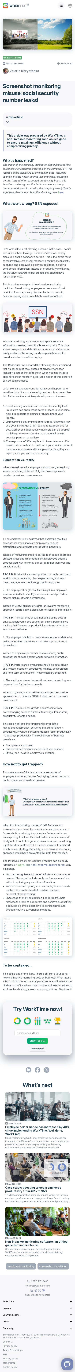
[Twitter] (39, 1290)
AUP (5, 1354)
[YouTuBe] (43, 1290)
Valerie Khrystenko (24, 71)
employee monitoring (21, 1266)
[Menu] (61, 5)
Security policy (10, 1358)
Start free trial (37, 1041)
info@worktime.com (39, 1285)
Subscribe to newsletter (37, 1295)
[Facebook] (36, 1290)
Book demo (37, 1048)
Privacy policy (10, 1346)
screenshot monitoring (53, 1266)
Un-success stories (12, 58)
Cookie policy (10, 1367)
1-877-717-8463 (39, 1281)
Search (6, 1341)
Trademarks (9, 1362)
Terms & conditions (13, 1350)
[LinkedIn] (31, 1290)
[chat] (67, 1364)
